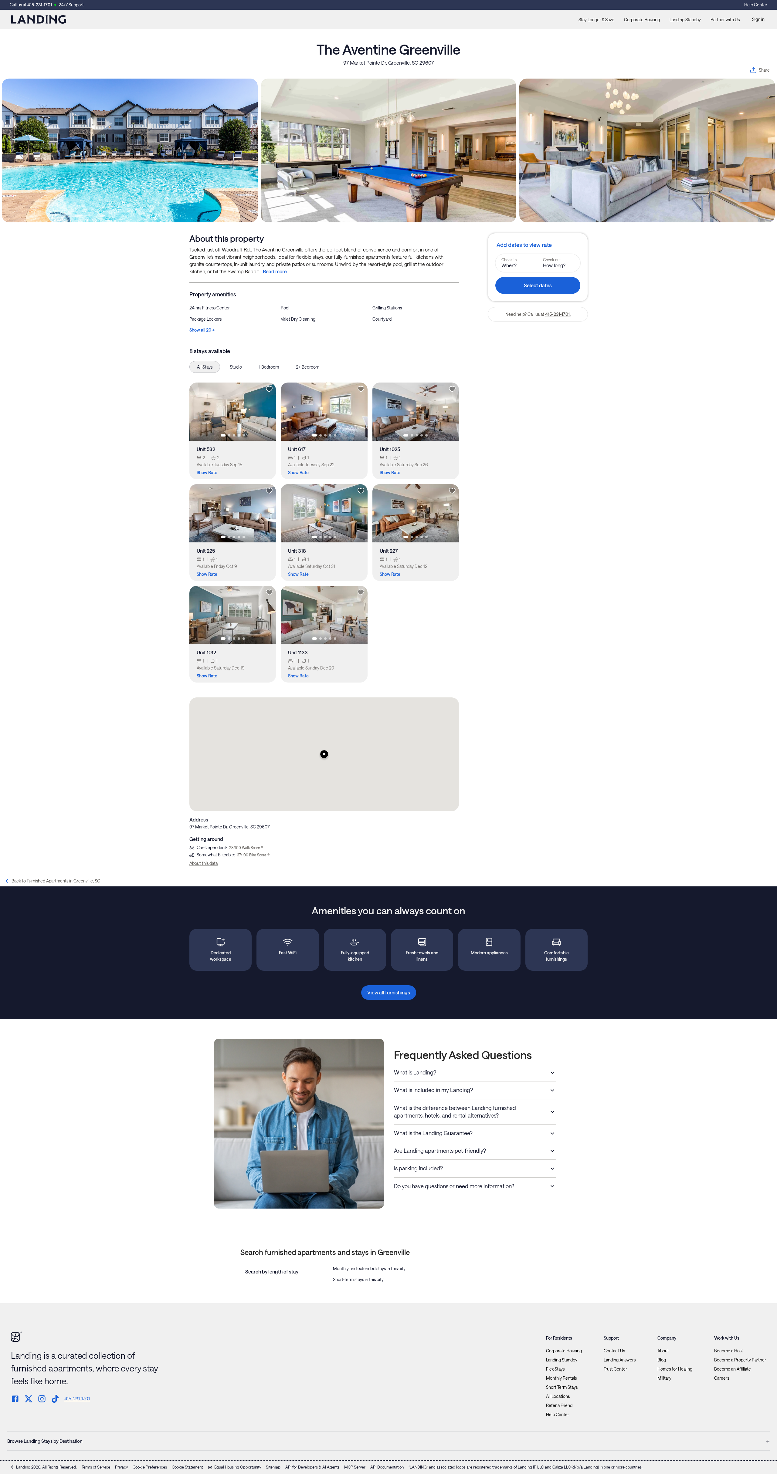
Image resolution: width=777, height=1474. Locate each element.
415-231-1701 (39, 4)
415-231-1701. (558, 314)
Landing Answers (620, 1360)
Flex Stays (555, 1369)
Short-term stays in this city (358, 1279)
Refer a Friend (559, 1405)
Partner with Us (725, 19)
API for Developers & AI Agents (312, 1467)
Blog (661, 1360)
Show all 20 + (202, 329)
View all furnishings (388, 992)
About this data (203, 863)
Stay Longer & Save (596, 19)
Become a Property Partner (740, 1360)
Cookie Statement (187, 1467)
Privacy (121, 1467)
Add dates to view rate (524, 244)
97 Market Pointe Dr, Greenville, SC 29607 (388, 63)
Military (664, 1378)
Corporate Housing (642, 19)
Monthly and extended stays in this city (369, 1268)
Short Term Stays (562, 1387)
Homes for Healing (674, 1369)
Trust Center (615, 1369)
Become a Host (728, 1351)
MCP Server (354, 1467)
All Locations (558, 1396)
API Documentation (387, 1467)
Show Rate (207, 472)
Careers (721, 1378)
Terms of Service (96, 1467)
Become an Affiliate (732, 1369)
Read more (275, 271)
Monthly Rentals (561, 1378)
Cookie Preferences (150, 1467)
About (663, 1351)
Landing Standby (685, 19)
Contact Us (614, 1351)
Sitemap (273, 1467)
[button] (324, 754)
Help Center (755, 4)
